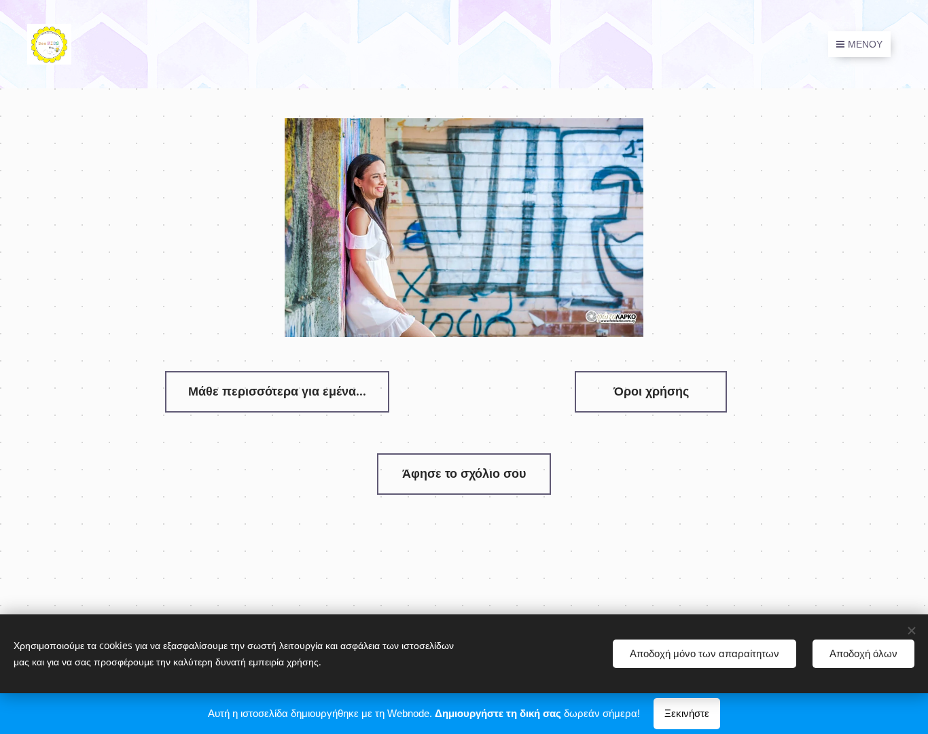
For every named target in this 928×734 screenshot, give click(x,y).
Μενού (865, 44)
